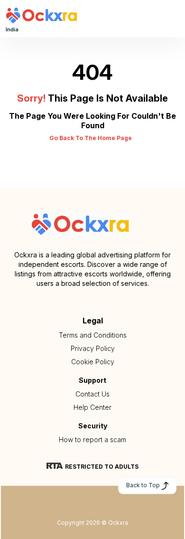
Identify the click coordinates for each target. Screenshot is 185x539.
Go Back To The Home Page (90, 138)
